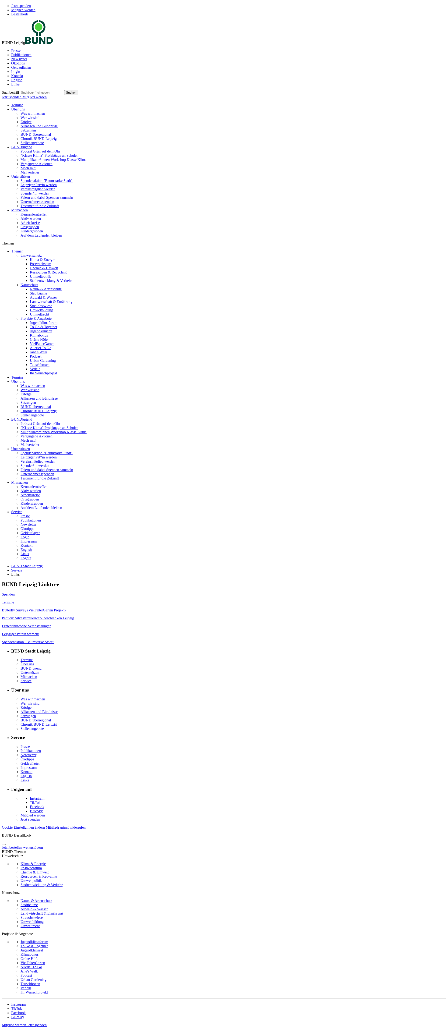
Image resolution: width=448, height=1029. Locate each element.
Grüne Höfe (39, 339)
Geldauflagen (21, 67)
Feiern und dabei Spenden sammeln (47, 197)
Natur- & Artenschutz (46, 289)
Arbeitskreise (30, 223)
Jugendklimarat (41, 331)
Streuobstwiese (41, 306)
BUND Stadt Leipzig (27, 566)
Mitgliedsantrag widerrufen (66, 827)
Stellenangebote (32, 143)
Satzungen (28, 130)
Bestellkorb (19, 14)
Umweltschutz (31, 255)
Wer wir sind (30, 118)
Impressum (29, 541)
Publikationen (21, 55)
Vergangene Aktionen (36, 164)
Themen (17, 251)
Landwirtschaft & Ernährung (51, 302)
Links (15, 84)
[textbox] (41, 92)
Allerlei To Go (40, 348)
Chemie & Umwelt (44, 268)
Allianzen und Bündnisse (39, 126)
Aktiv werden (31, 218)
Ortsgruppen (30, 227)
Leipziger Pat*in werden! (20, 634)
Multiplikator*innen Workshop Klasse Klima (54, 160)
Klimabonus (39, 335)
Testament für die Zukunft (40, 206)
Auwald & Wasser (43, 297)
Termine (17, 105)
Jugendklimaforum (43, 323)
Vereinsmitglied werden (38, 189)
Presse (16, 51)
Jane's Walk (38, 352)
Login (15, 72)
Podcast (35, 356)
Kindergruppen (32, 231)
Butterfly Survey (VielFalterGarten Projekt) (34, 610)
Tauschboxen (39, 365)
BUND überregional (36, 134)
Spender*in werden (35, 193)
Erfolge (26, 122)
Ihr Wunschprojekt (43, 373)
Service (16, 512)
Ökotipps (18, 63)
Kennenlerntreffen (34, 214)
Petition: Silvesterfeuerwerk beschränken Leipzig (38, 618)
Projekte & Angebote (36, 318)
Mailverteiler (30, 172)
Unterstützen (20, 176)
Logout (26, 558)
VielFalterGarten (42, 344)
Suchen (71, 92)
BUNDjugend (21, 147)
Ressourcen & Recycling (48, 272)
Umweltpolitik (40, 276)
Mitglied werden (23, 10)
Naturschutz (29, 285)
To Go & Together (43, 327)
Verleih (35, 369)
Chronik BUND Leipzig (39, 139)
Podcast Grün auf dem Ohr (40, 151)
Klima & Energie (42, 260)
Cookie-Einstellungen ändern (23, 827)
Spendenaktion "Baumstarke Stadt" (47, 181)
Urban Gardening (43, 360)
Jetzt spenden (21, 6)
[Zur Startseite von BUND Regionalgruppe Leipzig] (39, 43)
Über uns (18, 109)
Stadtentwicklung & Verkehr (51, 281)
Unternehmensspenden (37, 202)
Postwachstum (40, 264)
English (16, 80)
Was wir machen (33, 113)
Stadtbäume (38, 293)
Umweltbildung (41, 310)
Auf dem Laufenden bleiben (41, 235)
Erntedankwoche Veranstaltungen (26, 626)
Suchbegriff (10, 92)
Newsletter (19, 59)
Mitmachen (19, 210)
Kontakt (17, 76)
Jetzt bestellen (12, 847)
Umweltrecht (39, 314)
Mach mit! (28, 168)
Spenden (8, 594)
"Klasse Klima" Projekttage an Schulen (49, 155)
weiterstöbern (33, 847)
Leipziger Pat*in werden (39, 185)
